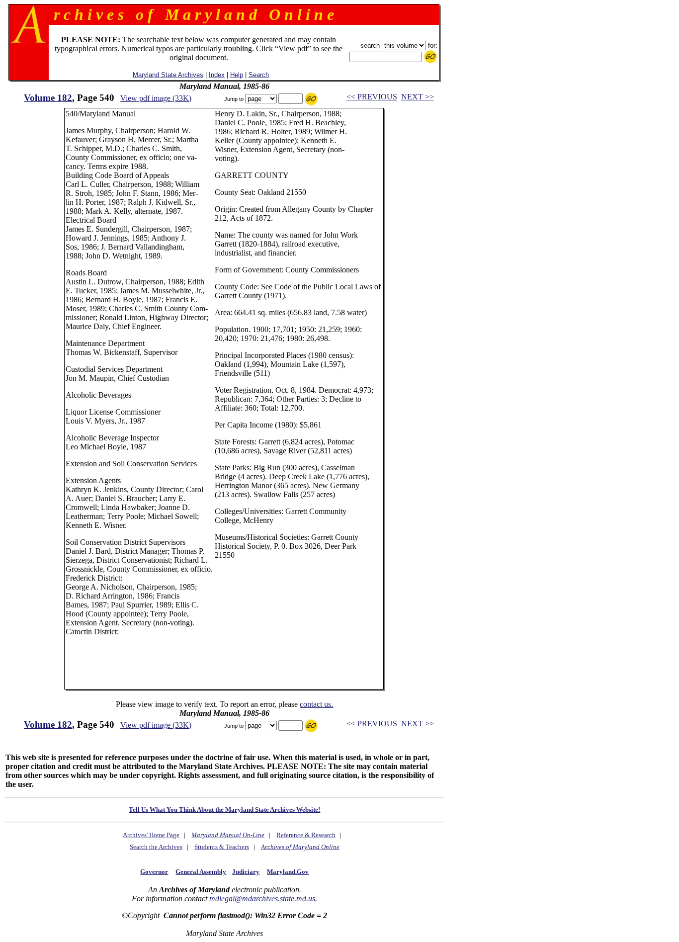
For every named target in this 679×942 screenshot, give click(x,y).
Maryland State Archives (168, 75)
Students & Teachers (221, 847)
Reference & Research (306, 835)
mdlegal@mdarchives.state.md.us (262, 898)
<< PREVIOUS (371, 96)
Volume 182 (48, 97)
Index (217, 75)
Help (236, 75)
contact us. (316, 704)
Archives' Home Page (151, 835)
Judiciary (245, 871)
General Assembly (200, 871)
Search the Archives (156, 847)
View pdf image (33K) (155, 98)
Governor (154, 871)
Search (259, 75)
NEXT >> (417, 96)
